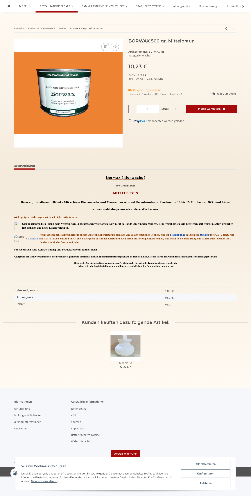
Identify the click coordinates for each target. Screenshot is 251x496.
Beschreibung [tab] (24, 166)
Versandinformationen (27, 422)
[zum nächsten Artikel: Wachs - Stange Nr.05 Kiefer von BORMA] (233, 28)
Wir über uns (22, 408)
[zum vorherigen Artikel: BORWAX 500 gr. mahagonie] (226, 28)
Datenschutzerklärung (44, 481)
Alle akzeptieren (206, 463)
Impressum (78, 428)
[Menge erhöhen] (176, 109)
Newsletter (20, 428)
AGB (73, 415)
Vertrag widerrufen (125, 453)
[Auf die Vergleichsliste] (105, 47)
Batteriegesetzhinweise (85, 435)
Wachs (146, 55)
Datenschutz (79, 408)
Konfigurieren (205, 473)
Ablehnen (206, 483)
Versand (158, 78)
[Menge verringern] (133, 109)
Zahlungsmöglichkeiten (28, 415)
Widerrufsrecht (80, 441)
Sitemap (76, 422)
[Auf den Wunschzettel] (115, 47)
